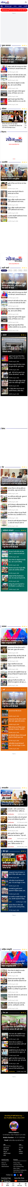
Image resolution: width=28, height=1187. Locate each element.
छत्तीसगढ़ (21, 1151)
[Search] (26, 2)
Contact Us (4, 1164)
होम (2, 6)
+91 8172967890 (19, 1137)
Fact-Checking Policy (18, 1166)
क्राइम (20, 6)
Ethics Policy (16, 1168)
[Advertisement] (14, 29)
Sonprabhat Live (22, 1181)
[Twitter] (18, 1175)
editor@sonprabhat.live (16, 1140)
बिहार (20, 1150)
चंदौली (15, 270)
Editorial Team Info (18, 1172)
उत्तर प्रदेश (21, 1148)
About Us (3, 1163)
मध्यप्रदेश (21, 1153)
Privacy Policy (16, 1163)
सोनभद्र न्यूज (8, 6)
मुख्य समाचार (6, 1148)
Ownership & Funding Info (20, 1170)
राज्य (15, 6)
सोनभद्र (10, 270)
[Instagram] (21, 1175)
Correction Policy (17, 1164)
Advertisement (5, 1166)
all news (4, 270)
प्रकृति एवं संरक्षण (7, 1153)
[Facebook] (15, 1175)
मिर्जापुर (20, 270)
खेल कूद (5, 1151)
